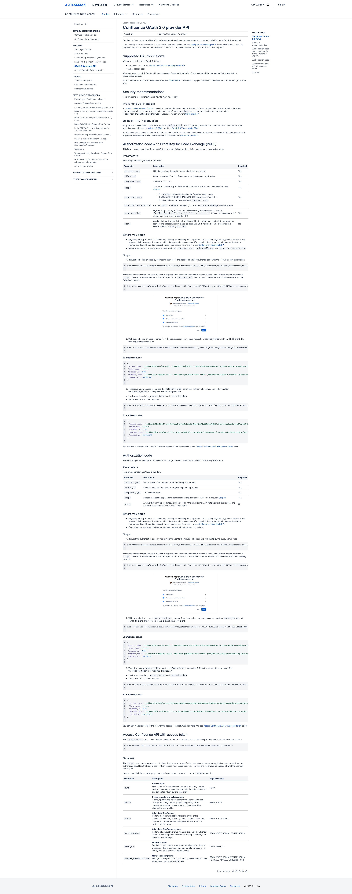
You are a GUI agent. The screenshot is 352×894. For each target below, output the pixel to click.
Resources (137, 14)
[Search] (268, 5)
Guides (105, 14)
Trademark (235, 886)
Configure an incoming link (202, 44)
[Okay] (239, 871)
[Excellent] (246, 871)
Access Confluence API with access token (214, 446)
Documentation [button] (122, 4)
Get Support (257, 4)
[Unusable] (233, 871)
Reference (119, 14)
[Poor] (236, 871)
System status (188, 886)
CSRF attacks (191, 114)
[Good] (243, 871)
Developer (99, 4)
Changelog (153, 14)
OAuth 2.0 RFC (155, 128)
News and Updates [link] (169, 4)
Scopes (156, 189)
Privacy (202, 886)
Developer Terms (218, 886)
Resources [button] (144, 4)
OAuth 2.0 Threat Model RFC (185, 128)
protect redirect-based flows (139, 108)
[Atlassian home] (75, 4)
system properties (188, 135)
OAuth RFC (174, 80)
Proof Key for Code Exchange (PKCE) (167, 65)
